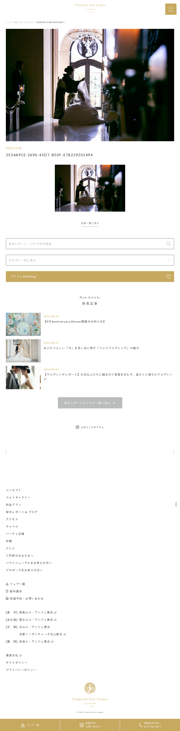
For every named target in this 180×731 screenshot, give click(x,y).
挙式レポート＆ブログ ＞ (25, 22)
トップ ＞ (9, 22)
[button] (6, 453)
